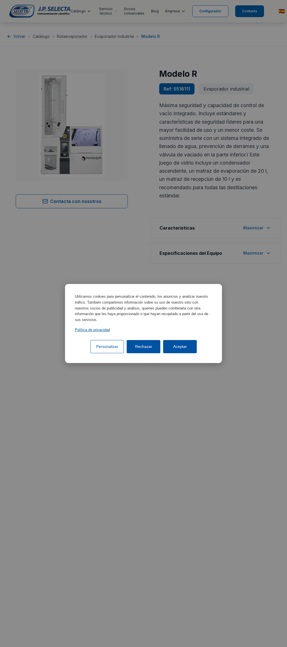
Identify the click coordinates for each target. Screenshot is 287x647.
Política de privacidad (92, 330)
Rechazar (143, 346)
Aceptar (180, 346)
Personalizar (107, 346)
